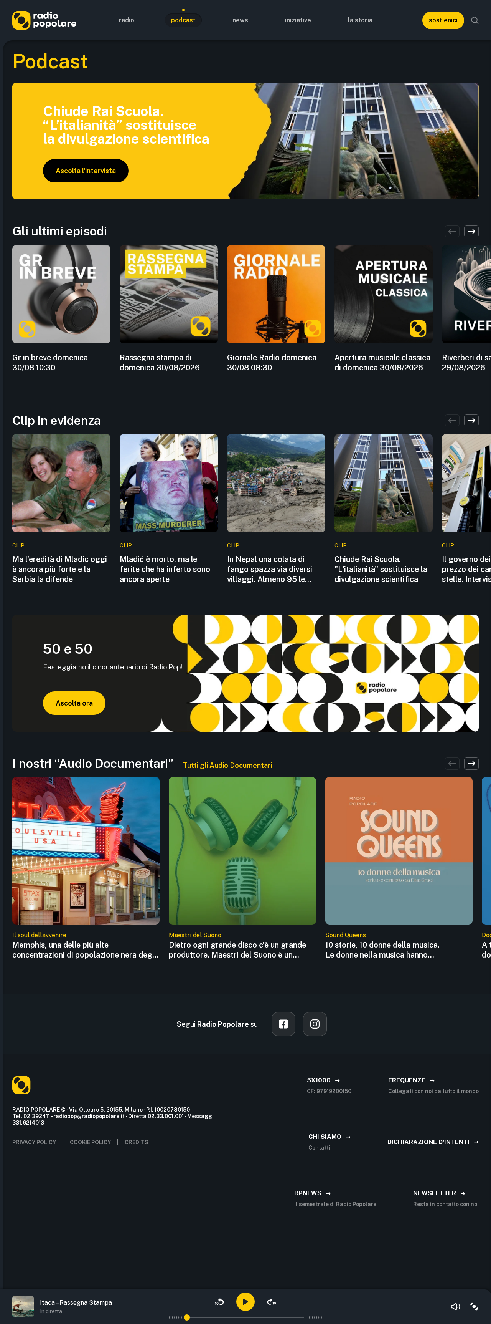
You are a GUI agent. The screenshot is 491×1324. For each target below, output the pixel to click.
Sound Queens (345, 935)
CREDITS (136, 1142)
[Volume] (455, 1306)
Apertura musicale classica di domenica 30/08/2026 (382, 362)
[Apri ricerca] (475, 20)
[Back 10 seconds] (219, 1301)
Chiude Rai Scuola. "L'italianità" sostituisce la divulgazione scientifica (380, 569)
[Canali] (474, 1306)
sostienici (443, 20)
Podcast (183, 20)
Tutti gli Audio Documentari (227, 765)
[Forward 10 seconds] (271, 1301)
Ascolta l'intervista (86, 171)
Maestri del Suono (195, 935)
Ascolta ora (74, 703)
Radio (126, 20)
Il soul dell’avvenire (39, 935)
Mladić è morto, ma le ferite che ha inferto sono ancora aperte (165, 569)
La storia (360, 20)
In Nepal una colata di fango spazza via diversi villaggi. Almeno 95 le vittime (269, 569)
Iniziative (298, 20)
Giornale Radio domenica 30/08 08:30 (271, 362)
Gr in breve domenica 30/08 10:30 (50, 362)
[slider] (187, 1317)
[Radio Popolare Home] (44, 20)
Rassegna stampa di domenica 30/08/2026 (160, 362)
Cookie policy (90, 1142)
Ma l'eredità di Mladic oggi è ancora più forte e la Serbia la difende (59, 569)
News (240, 20)
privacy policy (34, 1142)
